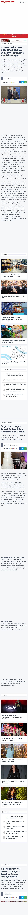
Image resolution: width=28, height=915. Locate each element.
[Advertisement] (14, 19)
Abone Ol (5, 82)
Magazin (10, 422)
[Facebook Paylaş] (20, 82)
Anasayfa (4, 43)
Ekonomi (10, 43)
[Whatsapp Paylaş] (25, 82)
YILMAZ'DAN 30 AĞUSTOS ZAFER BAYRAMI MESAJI (14, 35)
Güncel (9, 865)
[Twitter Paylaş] (22, 82)
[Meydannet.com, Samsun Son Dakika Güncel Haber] (8, 2)
